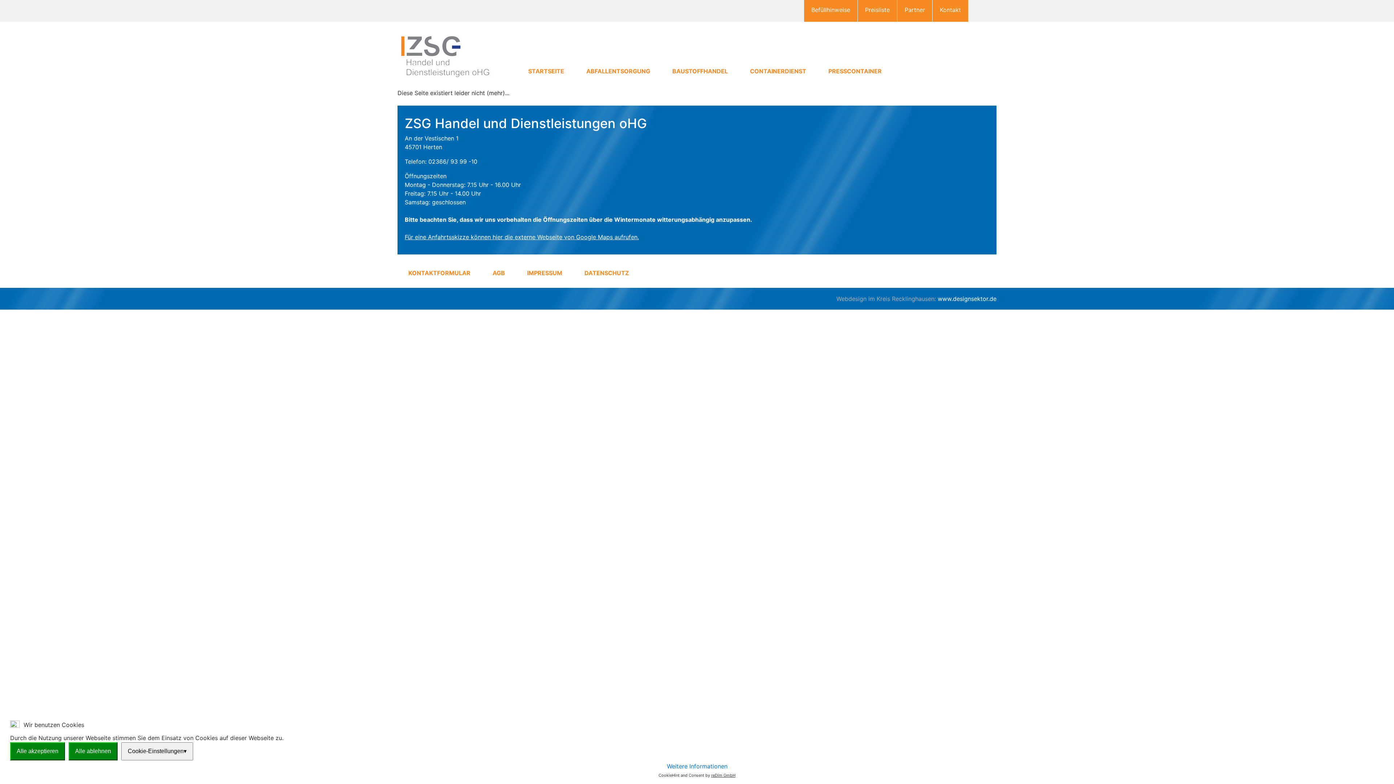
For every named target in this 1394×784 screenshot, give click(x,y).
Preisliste (877, 9)
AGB (499, 273)
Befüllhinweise (830, 9)
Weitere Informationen (697, 766)
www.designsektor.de (967, 298)
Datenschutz (606, 273)
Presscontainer (855, 71)
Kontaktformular (439, 273)
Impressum (544, 273)
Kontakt (950, 9)
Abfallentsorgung (618, 71)
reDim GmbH (723, 775)
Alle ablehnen (93, 751)
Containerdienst (778, 71)
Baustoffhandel (700, 71)
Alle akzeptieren (37, 751)
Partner (915, 9)
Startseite (546, 71)
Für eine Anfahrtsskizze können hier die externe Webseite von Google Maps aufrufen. (522, 237)
